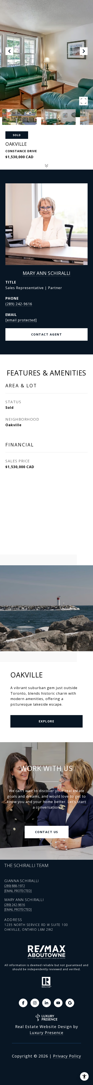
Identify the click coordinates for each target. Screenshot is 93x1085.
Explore (47, 721)
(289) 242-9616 (18, 304)
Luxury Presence (46, 1032)
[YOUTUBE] (58, 1003)
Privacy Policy (67, 1056)
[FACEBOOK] (23, 1003)
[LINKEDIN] (46, 1003)
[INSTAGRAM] (34, 1003)
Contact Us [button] (46, 832)
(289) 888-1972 (14, 886)
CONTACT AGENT (46, 334)
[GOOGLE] (70, 1003)
